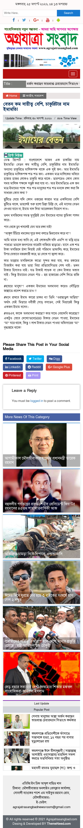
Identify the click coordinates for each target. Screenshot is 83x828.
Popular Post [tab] (41, 710)
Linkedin (14, 367)
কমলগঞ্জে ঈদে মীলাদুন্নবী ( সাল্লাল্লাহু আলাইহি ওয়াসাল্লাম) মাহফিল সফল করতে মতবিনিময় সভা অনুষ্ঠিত (54, 755)
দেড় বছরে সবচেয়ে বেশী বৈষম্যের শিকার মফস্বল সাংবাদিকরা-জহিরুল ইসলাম (38, 689)
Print (34, 375)
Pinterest (14, 375)
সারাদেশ (38, 96)
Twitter (37, 359)
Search (68, 13)
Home (12, 96)
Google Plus (61, 367)
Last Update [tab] (41, 703)
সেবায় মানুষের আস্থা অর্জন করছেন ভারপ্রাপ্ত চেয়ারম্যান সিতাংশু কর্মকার (54, 718)
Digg (56, 359)
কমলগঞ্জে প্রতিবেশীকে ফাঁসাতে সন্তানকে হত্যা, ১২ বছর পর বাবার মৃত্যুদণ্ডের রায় (53, 737)
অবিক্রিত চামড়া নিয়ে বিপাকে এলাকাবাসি (34, 554)
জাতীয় (29, 96)
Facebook (14, 359)
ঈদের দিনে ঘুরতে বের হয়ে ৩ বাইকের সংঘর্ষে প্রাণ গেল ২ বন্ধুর (39, 597)
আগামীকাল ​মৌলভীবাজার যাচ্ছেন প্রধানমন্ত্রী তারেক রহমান (40, 460)
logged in (36, 401)
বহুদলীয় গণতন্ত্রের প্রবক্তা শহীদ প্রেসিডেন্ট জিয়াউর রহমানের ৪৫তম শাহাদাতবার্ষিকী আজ (40, 506)
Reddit (36, 367)
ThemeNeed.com (59, 824)
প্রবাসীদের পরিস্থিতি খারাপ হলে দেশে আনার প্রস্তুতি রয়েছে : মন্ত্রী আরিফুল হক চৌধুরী (40, 643)
